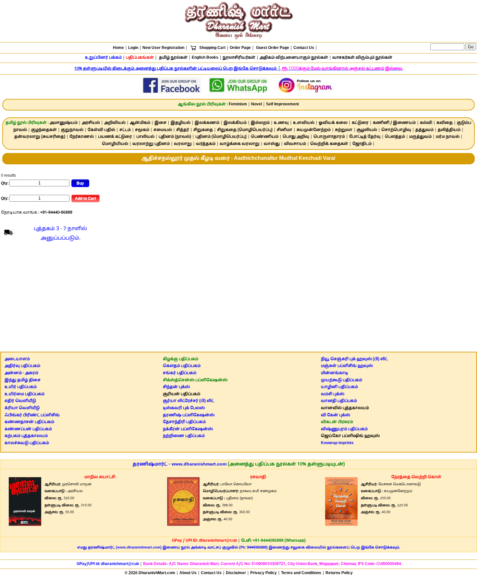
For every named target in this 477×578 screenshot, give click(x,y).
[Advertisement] (238, 298)
